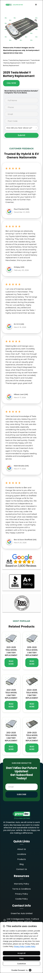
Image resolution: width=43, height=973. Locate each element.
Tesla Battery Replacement (19, 60)
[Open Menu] (36, 5)
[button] (36, 20)
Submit (21, 135)
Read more (11, 662)
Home (5, 60)
